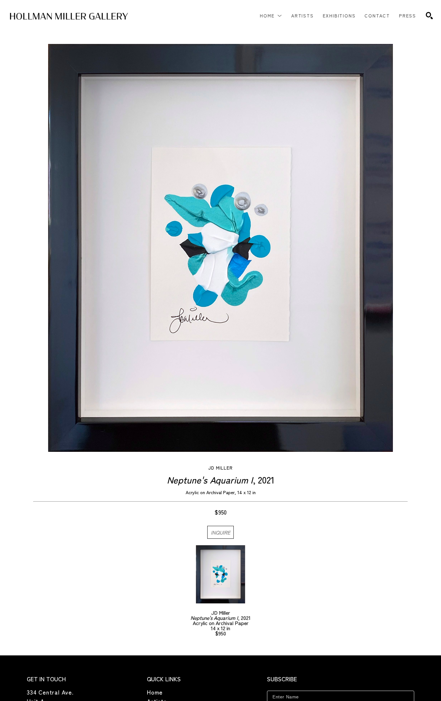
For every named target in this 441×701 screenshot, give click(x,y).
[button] (271, 15)
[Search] (429, 15)
